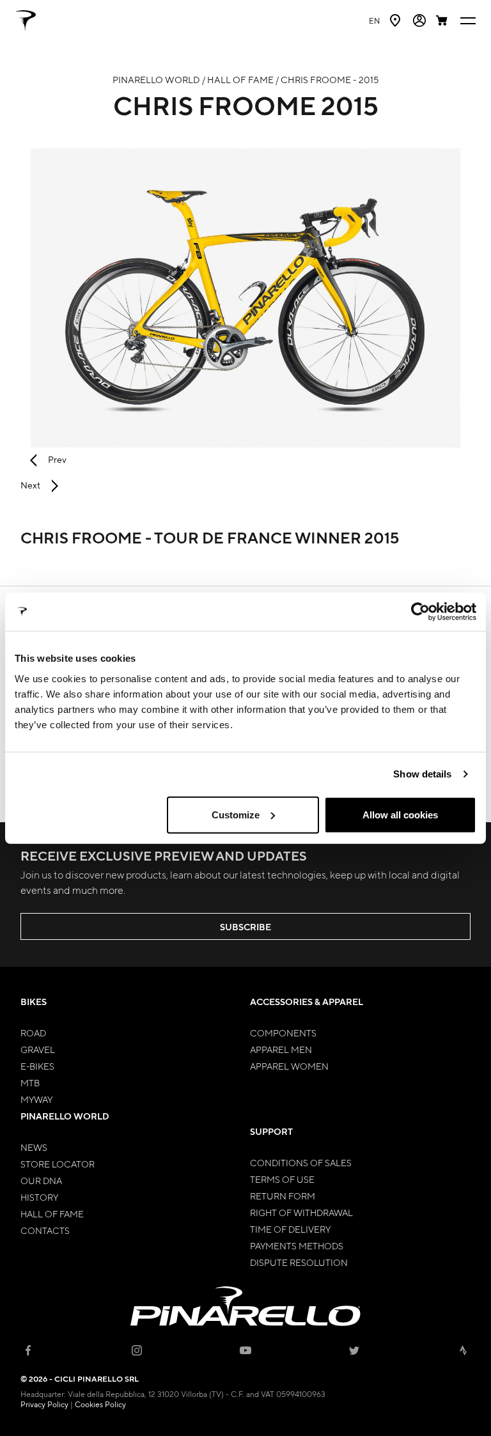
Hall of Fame (52, 1213)
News (33, 1147)
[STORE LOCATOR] (396, 20)
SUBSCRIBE (245, 927)
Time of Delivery (290, 1229)
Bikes (33, 1001)
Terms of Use (282, 1179)
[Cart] (443, 20)
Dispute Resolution (299, 1262)
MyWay (36, 1099)
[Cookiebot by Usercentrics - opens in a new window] (420, 611)
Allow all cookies (400, 814)
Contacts (45, 1230)
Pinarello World (64, 1116)
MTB (30, 1082)
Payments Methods (296, 1245)
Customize (236, 814)
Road (33, 1032)
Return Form (282, 1195)
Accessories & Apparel (306, 1001)
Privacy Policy (44, 1404)
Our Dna (41, 1180)
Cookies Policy (100, 1404)
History (39, 1197)
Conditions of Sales (301, 1162)
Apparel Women (289, 1066)
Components (283, 1032)
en (374, 20)
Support (271, 1131)
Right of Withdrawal (301, 1212)
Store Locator (57, 1163)
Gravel (37, 1049)
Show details (422, 774)
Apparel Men (281, 1049)
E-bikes (37, 1066)
